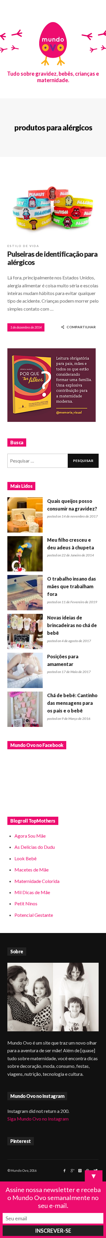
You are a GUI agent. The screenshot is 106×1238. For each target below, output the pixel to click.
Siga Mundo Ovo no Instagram (38, 1118)
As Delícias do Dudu (34, 847)
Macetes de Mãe (31, 869)
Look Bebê (25, 858)
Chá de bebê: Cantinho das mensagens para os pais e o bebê (72, 703)
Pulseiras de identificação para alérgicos (52, 258)
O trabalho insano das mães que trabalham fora (71, 586)
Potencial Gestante (33, 915)
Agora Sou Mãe (30, 835)
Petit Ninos (25, 903)
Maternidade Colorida (36, 881)
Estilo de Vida (23, 246)
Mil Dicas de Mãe (32, 892)
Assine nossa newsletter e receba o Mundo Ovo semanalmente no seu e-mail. (53, 1197)
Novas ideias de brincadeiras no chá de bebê (72, 625)
